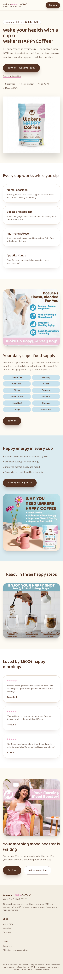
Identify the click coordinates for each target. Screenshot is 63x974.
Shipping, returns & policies (15, 950)
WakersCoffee (15, 5)
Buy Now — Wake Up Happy (21, 68)
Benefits (7, 928)
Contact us (8, 946)
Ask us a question (37, 870)
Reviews (7, 932)
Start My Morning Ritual (20, 482)
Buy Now (52, 5)
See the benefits (12, 76)
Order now (8, 924)
